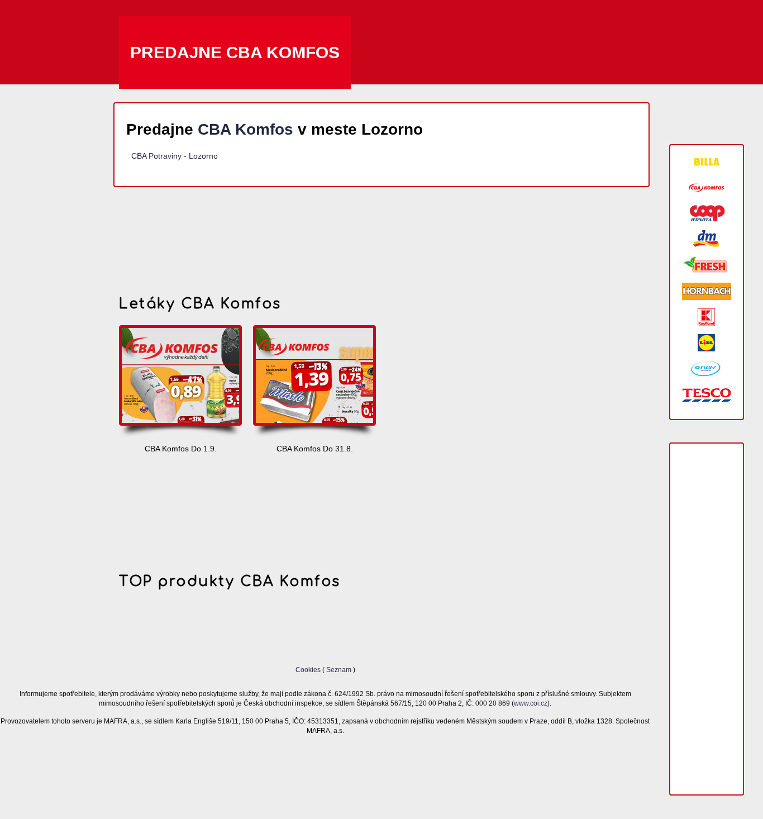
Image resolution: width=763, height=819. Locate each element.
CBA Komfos (245, 129)
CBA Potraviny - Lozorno (174, 155)
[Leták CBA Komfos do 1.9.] (180, 382)
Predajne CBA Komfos (235, 52)
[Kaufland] (706, 317)
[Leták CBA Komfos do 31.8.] (314, 382)
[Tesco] (706, 394)
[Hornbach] (706, 291)
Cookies (308, 669)
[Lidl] (706, 342)
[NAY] (706, 368)
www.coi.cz (530, 703)
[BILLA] (706, 161)
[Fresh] (706, 265)
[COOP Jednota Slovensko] (706, 213)
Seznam (339, 669)
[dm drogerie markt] (706, 238)
